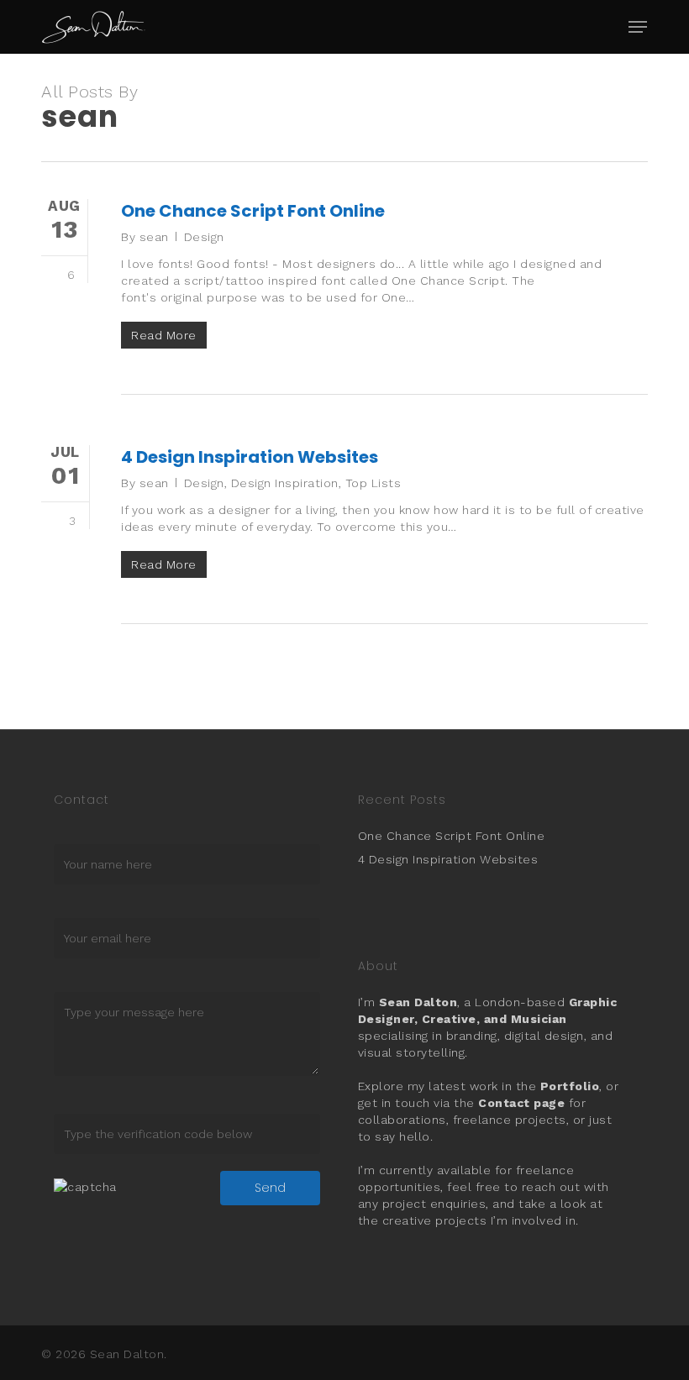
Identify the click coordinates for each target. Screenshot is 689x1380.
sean (154, 237)
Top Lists (373, 483)
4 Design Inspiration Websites (249, 457)
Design (204, 237)
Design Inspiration (285, 483)
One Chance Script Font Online (253, 211)
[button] (638, 26)
